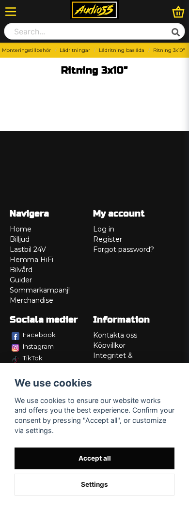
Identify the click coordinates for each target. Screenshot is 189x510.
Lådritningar (75, 50)
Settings (94, 484)
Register (107, 239)
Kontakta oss (115, 335)
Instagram (38, 346)
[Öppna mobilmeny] (10, 11)
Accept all (95, 458)
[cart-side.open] (178, 11)
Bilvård (21, 269)
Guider (21, 280)
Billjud (20, 239)
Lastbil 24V (28, 249)
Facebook (39, 335)
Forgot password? (123, 249)
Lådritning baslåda (121, 50)
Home (21, 229)
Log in (103, 229)
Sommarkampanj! (40, 290)
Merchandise (31, 300)
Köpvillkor (109, 345)
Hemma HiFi (31, 259)
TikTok (33, 358)
